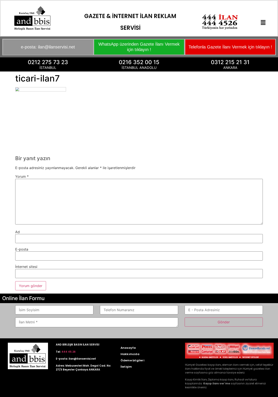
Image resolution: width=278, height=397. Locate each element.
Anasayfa (128, 348)
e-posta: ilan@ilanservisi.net (48, 47)
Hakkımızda (130, 354)
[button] (263, 22)
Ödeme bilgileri (132, 360)
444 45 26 (68, 352)
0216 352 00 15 (139, 62)
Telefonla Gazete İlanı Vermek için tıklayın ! (230, 47)
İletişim (126, 367)
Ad (17, 232)
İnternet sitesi (26, 266)
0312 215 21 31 (230, 62)
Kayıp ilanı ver (213, 383)
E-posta (21, 249)
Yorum (22, 176)
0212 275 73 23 (48, 62)
